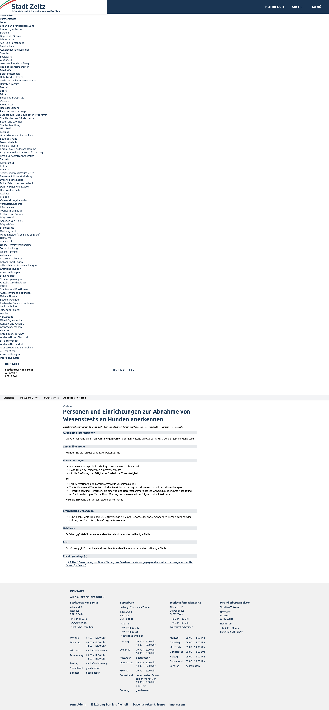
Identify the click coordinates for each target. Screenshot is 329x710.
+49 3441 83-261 (130, 631)
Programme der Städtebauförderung (21, 152)
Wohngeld (6, 59)
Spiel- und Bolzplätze (12, 97)
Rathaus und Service (11, 214)
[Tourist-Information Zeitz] (189, 615)
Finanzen (5, 330)
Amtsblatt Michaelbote (13, 282)
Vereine (4, 100)
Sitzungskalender (10, 299)
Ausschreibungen (10, 272)
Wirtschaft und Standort (14, 337)
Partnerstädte (8, 18)
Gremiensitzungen (10, 268)
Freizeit (4, 87)
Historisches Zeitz (10, 189)
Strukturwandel (9, 340)
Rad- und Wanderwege (13, 111)
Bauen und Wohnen (11, 121)
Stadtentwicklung (10, 125)
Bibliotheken (7, 39)
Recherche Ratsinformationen (17, 303)
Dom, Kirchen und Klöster (15, 186)
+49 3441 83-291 (179, 618)
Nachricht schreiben (82, 626)
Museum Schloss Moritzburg (16, 176)
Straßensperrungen (11, 279)
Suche (297, 6)
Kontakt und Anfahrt (12, 323)
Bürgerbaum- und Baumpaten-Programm (23, 114)
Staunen (4, 169)
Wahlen (4, 313)
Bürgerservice (8, 217)
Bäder (3, 94)
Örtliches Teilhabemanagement (18, 80)
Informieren (7, 207)
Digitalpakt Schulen (11, 36)
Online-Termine (9, 251)
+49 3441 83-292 (179, 622)
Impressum (177, 704)
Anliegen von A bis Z (11, 220)
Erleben (4, 196)
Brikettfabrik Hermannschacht (17, 183)
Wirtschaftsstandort (11, 344)
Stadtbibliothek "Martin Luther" (18, 118)
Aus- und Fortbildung (12, 42)
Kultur (3, 166)
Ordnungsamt (8, 231)
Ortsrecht (5, 237)
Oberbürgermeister (11, 320)
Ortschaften (7, 15)
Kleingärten (6, 104)
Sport (3, 90)
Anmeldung (78, 704)
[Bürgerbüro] (139, 619)
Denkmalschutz (8, 142)
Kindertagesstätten (11, 29)
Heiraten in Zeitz (9, 83)
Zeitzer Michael (8, 350)
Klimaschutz (7, 162)
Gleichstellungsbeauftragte (15, 63)
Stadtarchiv (6, 241)
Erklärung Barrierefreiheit (109, 704)
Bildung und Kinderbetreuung (17, 25)
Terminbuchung (9, 248)
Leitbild (4, 131)
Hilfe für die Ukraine (11, 76)
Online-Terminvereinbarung (16, 244)
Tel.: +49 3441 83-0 (123, 369)
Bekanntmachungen (11, 261)
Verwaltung (6, 316)
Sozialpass (6, 56)
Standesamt (7, 227)
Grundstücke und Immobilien (16, 135)
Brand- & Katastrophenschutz (17, 155)
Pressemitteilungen (11, 258)
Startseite (9, 397)
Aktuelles (5, 255)
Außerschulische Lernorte (14, 49)
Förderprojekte (9, 145)
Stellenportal (7, 275)
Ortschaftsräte (8, 296)
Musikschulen (7, 46)
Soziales (4, 53)
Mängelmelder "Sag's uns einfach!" (20, 234)
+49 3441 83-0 (78, 618)
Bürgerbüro (7, 224)
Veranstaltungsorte (11, 203)
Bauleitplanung (8, 138)
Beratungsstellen (10, 73)
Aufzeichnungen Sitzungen (15, 292)
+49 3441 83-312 (130, 627)
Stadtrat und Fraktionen (14, 289)
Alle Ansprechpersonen (87, 597)
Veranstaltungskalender (13, 200)
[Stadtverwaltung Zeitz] (164, 373)
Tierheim (5, 159)
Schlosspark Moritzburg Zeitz (17, 172)
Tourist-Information (11, 210)
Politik (3, 285)
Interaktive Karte (10, 357)
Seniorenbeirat (8, 306)
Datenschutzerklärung (149, 704)
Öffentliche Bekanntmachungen (18, 265)
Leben (3, 22)
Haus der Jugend (10, 107)
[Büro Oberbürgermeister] (239, 617)
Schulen (4, 32)
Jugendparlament (10, 309)
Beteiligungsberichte (12, 333)
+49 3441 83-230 (229, 627)
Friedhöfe (5, 70)
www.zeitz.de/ (79, 622)
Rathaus (4, 193)
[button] (315, 6)
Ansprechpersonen (11, 326)
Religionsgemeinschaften (14, 66)
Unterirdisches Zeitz (11, 179)
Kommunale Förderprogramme (18, 148)
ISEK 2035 (5, 128)
